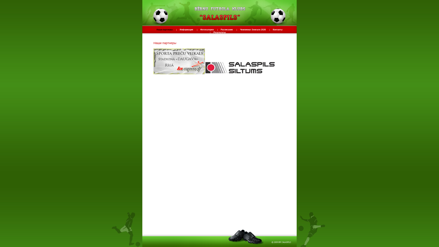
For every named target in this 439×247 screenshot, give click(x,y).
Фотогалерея (207, 29)
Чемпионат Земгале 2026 (253, 29)
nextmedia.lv (167, 113)
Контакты (277, 29)
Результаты (219, 32)
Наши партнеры (165, 29)
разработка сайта (154, 113)
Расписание (227, 29)
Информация (187, 29)
